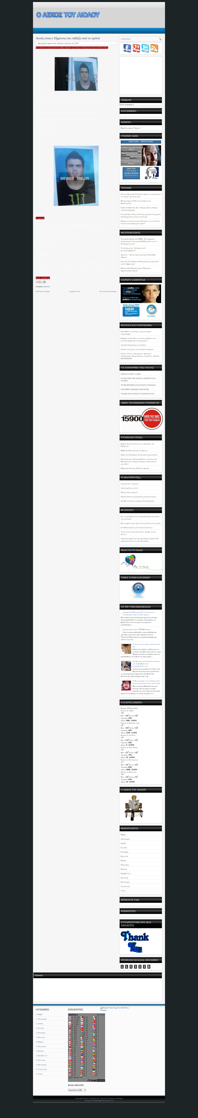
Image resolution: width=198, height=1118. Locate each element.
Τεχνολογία (125, 886)
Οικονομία (125, 865)
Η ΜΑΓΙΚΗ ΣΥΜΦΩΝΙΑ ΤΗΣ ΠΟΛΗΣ (135, 389)
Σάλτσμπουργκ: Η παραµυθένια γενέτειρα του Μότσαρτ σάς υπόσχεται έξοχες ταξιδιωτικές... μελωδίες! (139, 461)
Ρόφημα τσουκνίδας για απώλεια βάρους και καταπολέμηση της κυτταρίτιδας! (138, 339)
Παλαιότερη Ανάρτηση (108, 291)
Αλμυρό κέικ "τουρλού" (130, 484)
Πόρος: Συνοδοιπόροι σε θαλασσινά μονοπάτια (139, 455)
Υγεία (123, 890)
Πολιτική (124, 878)
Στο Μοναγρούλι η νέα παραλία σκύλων (137, 527)
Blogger (120, 1098)
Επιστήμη (124, 852)
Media (123, 835)
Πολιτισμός (125, 882)
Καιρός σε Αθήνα (127, 710)
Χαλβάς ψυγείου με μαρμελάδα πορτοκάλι (137, 501)
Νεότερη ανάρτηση (43, 291)
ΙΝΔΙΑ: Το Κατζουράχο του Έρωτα (134, 450)
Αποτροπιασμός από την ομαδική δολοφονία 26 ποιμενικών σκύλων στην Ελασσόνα (139, 539)
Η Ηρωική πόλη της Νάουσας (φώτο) (135, 468)
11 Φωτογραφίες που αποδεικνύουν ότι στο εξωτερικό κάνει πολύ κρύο (146, 682)
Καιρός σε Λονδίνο (128, 735)
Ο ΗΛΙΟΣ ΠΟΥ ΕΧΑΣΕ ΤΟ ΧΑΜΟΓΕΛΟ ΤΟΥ (137, 394)
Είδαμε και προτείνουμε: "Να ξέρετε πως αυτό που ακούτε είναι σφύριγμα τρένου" (140, 222)
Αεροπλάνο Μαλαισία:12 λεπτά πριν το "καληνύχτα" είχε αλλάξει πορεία (138, 613)
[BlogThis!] (39, 282)
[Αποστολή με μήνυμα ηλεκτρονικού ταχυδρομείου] (37, 282)
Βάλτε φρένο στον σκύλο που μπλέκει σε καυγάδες (141, 523)
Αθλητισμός (125, 839)
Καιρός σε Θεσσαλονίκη (130, 723)
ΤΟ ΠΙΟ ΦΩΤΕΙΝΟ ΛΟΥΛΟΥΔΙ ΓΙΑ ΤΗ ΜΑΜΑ (138, 385)
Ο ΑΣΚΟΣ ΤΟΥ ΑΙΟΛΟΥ (98, 1098)
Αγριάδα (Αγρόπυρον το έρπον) (133, 345)
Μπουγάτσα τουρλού (129, 492)
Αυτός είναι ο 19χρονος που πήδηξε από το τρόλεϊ (68, 38)
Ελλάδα (124, 847)
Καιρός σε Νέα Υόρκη (129, 747)
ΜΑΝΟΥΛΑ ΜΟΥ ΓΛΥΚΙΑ (131, 374)
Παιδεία (124, 869)
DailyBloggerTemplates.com (102, 1100)
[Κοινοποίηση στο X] (42, 282)
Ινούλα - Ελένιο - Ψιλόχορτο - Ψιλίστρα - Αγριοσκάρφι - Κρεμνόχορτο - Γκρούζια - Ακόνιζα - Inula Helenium (140, 356)
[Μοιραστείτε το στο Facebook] (44, 282)
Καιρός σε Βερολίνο (128, 772)
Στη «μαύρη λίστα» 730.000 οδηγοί (136, 629)
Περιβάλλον (125, 873)
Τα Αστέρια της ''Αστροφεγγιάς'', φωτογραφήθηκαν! (133, 249)
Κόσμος (124, 860)
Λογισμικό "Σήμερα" (133, 128)
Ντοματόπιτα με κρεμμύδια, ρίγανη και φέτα (138, 496)
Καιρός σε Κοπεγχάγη (129, 760)
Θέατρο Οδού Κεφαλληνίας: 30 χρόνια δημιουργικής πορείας (136, 269)
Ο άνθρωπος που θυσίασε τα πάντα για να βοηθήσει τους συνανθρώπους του (146, 663)
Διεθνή (123, 843)
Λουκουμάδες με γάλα (129, 488)
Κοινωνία (46, 287)
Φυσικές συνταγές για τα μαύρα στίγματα (137, 349)
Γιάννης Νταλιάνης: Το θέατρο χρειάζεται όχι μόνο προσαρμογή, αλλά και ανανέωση (141, 215)
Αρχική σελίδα (74, 291)
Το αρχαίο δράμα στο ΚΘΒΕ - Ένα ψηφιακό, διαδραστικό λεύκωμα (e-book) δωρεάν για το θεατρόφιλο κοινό (139, 241)
